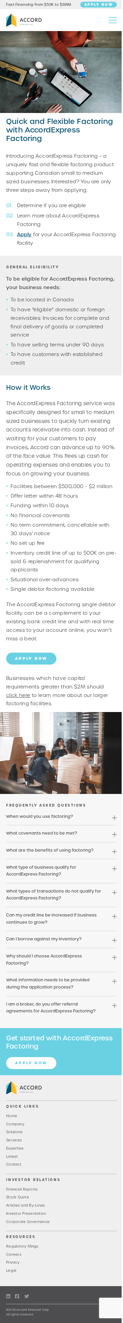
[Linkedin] (8, 1296)
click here (18, 695)
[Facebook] (17, 1296)
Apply (24, 234)
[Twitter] (26, 1296)
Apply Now (98, 4)
